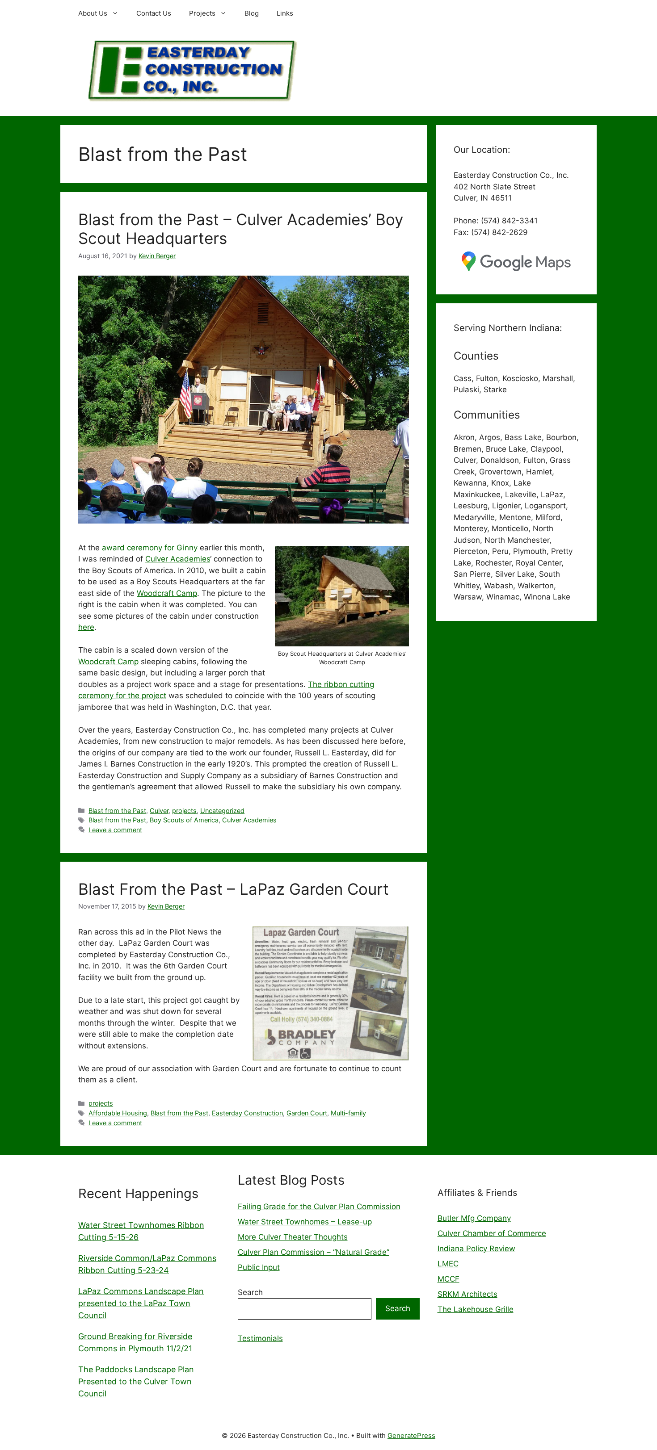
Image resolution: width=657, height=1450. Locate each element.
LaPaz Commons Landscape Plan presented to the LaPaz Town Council (141, 1303)
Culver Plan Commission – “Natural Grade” (313, 1252)
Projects (202, 13)
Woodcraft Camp (167, 593)
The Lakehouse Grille (476, 1309)
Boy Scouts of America (184, 820)
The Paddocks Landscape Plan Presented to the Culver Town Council (136, 1381)
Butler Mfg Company (474, 1218)
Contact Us (153, 13)
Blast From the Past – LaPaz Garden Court (233, 889)
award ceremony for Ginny (150, 547)
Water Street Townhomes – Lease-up (305, 1221)
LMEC (448, 1263)
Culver (159, 810)
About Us (92, 13)
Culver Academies (177, 558)
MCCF (448, 1278)
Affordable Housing (117, 1113)
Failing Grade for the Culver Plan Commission (319, 1206)
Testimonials (260, 1338)
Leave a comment (115, 830)
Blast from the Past (117, 810)
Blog (251, 13)
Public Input (259, 1267)
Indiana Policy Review (476, 1248)
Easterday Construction (247, 1113)
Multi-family (348, 1113)
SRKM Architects (467, 1294)
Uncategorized (222, 810)
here (86, 627)
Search (250, 1292)
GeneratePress (411, 1435)
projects (184, 810)
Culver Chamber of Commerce (492, 1233)
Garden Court (306, 1113)
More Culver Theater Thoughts (293, 1236)
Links (285, 13)
